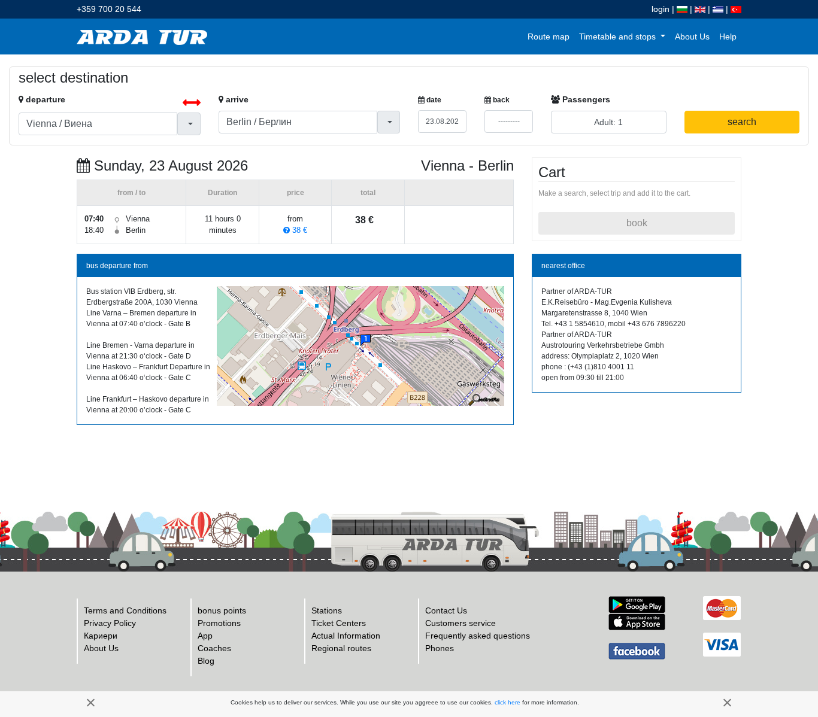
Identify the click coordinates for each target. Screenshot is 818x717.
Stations (326, 610)
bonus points (222, 610)
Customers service (460, 623)
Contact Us (446, 610)
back (500, 100)
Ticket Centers (338, 623)
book (636, 223)
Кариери (100, 635)
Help (728, 36)
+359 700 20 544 (109, 9)
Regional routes (341, 648)
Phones (439, 648)
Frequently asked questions (477, 635)
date (433, 100)
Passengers (585, 99)
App (205, 635)
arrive (236, 99)
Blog (206, 661)
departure (44, 99)
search (742, 122)
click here (507, 702)
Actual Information (345, 635)
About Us (692, 36)
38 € (298, 230)
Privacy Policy (110, 623)
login (660, 9)
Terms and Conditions (125, 610)
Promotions (219, 623)
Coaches (214, 648)
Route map (548, 36)
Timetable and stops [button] (618, 36)
